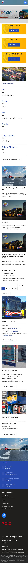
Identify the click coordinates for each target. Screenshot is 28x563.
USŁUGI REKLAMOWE (9, 370)
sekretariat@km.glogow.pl (10, 474)
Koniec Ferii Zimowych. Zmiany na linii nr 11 (13, 188)
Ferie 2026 (5, 222)
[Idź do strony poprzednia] (6, 285)
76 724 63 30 (8, 480)
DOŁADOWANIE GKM (14, 54)
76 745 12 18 (7, 486)
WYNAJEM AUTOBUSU (10, 322)
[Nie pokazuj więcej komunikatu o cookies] (26, 556)
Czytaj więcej (12, 44)
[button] (8, 498)
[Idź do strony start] (3, 285)
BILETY (14, 40)
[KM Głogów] (3, 2)
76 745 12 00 (7, 468)
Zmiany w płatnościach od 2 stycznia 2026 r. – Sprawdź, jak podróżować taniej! (13, 256)
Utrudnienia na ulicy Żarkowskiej (10, 280)
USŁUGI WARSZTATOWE (11, 417)
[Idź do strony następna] (19, 288)
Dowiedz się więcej (8, 340)
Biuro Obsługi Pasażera (8, 275)
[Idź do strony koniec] (22, 288)
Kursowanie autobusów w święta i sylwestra (13, 278)
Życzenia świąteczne (8, 273)
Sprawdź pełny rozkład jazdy (10, 159)
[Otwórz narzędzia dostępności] (25, 2)
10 (15, 288)
